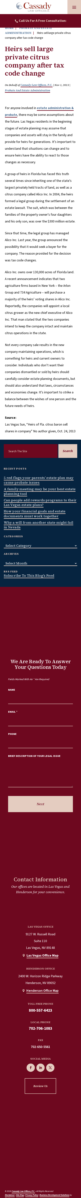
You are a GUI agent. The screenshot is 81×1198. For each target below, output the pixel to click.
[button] (74, 7)
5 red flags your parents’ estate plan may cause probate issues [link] (39, 480)
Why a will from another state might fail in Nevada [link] (38, 525)
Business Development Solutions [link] (54, 1195)
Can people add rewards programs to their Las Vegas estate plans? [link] (40, 502)
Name (11, 690)
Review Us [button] (40, 1086)
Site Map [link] (20, 1195)
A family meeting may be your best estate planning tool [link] (40, 491)
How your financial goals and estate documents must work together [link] (35, 513)
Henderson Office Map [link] (42, 990)
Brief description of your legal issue (34, 756)
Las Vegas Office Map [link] (42, 955)
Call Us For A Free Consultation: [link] (42, 20)
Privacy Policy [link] (31, 1195)
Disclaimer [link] (10, 1195)
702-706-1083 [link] (40, 1028)
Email (13, 712)
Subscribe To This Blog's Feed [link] (29, 575)
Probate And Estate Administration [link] (27, 90)
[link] (34, 7)
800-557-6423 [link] (40, 1010)
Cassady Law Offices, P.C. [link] (37, 85)
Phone (12, 734)
